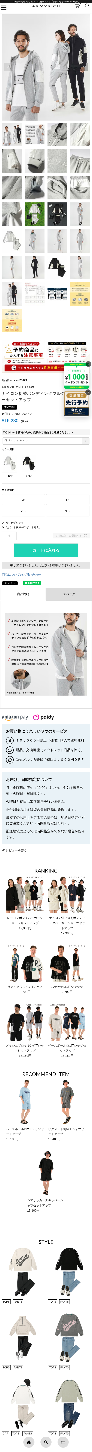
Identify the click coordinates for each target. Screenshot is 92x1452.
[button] (84, 67)
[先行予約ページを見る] (76, 404)
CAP (5, 1433)
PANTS (18, 1301)
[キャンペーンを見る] (76, 376)
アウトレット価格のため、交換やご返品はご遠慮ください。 (38, 432)
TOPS (6, 1301)
